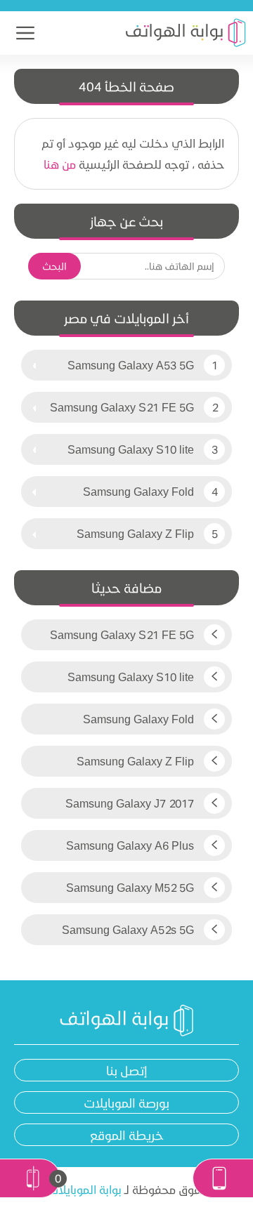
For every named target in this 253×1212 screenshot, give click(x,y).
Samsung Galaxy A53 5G (130, 364)
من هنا (60, 164)
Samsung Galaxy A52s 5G (129, 929)
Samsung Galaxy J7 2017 (131, 803)
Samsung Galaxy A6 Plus (131, 845)
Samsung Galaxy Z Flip (135, 533)
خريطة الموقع (127, 1135)
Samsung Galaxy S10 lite (130, 449)
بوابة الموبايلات (85, 1189)
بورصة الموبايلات (126, 1102)
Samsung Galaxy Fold (138, 491)
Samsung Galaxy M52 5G (131, 887)
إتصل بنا (127, 1070)
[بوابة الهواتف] (185, 33)
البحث (54, 266)
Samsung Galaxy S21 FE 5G (122, 407)
